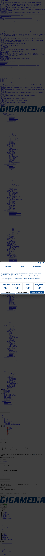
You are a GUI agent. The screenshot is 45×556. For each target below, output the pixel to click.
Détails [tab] (22, 266)
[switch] (17, 288)
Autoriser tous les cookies (37, 292)
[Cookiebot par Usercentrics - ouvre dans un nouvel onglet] (39, 263)
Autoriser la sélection (22, 292)
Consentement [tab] (8, 266)
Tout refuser (8, 292)
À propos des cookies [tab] (37, 266)
